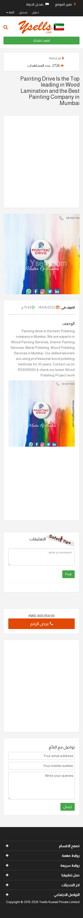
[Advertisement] (41, 161)
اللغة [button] (11, 12)
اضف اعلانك (41, 40)
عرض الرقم (40, 623)
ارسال (67, 807)
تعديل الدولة (35, 4)
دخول (35, 12)
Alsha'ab (55, 58)
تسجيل (23, 12)
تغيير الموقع (64, 4)
